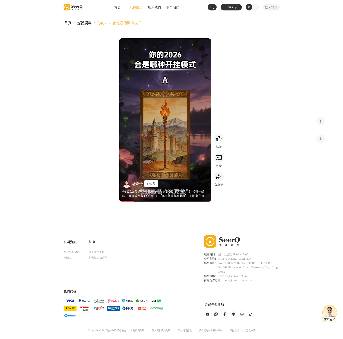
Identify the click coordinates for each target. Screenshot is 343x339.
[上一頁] (320, 121)
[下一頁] (320, 139)
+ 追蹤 (151, 183)
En (255, 7)
